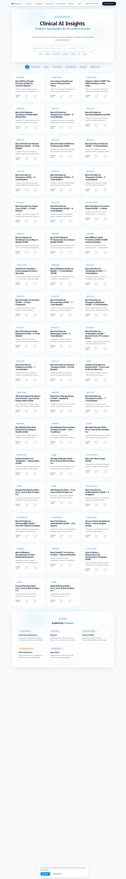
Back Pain (65, 54)
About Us (71, 3)
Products (28, 3)
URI (79, 54)
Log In (79, 3)
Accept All (45, 874)
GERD (84, 54)
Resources (49, 3)
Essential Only (57, 874)
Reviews (46, 67)
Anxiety (73, 54)
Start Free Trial (108, 3)
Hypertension (56, 54)
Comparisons (36, 67)
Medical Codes (95, 67)
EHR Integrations (71, 67)
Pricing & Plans (61, 3)
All (27, 67)
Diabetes (47, 54)
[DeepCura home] (17, 3)
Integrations (39, 3)
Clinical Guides (57, 67)
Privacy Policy (44, 870)
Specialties (83, 67)
